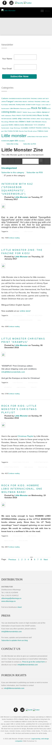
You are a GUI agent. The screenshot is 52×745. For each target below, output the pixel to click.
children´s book (24, 122)
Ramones (23, 108)
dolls (47, 101)
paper (29, 108)
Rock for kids (39, 108)
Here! (20, 607)
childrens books (19, 125)
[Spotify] (19, 3)
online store (25, 311)
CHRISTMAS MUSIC (20, 101)
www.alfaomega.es (8, 601)
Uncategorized (9, 168)
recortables (24, 128)
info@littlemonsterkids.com (13, 372)
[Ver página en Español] (26, 704)
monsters (22, 141)
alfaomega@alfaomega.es (11, 598)
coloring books (8, 112)
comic (43, 104)
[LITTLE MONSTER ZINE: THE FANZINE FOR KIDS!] (3, 265)
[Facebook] (4, 3)
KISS (49, 108)
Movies (44, 121)
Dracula (21, 131)
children (38, 112)
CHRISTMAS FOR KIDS (34, 136)
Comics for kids (13, 131)
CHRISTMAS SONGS (29, 118)
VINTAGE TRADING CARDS (37, 101)
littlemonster (29, 125)
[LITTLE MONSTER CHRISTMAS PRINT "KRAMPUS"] (3, 354)
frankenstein (5, 128)
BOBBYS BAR (30, 104)
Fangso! (10, 101)
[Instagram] (11, 3)
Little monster (13, 135)
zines (38, 118)
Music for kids (43, 115)
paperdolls (4, 125)
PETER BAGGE (6, 118)
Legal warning (35, 738)
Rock (14, 115)
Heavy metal (31, 112)
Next (46, 559)
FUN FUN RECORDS (29, 115)
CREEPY (19, 112)
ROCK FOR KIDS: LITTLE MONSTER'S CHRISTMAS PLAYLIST (19, 409)
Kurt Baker (4, 104)
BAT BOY (46, 98)
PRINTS (18, 115)
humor (25, 112)
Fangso (38, 104)
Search (41, 160)
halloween (8, 115)
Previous (12, 559)
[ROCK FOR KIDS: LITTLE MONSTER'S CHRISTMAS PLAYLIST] (3, 425)
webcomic (12, 104)
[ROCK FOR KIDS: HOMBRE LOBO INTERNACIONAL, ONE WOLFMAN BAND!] (3, 504)
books (11, 125)
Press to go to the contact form (33, 662)
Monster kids (13, 121)
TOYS (35, 125)
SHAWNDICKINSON (15, 98)
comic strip (17, 118)
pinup (35, 131)
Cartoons (4, 98)
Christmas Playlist (25, 436)
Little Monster (21, 197)
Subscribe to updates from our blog (14, 640)
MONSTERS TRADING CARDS (32, 98)
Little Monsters (15, 108)
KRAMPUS (41, 125)
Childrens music (42, 131)
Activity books (21, 104)
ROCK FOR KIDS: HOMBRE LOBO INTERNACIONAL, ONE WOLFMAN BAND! (22, 488)
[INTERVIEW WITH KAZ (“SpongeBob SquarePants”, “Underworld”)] (3, 206)
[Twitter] (28, 3)
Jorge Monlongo (15, 128)
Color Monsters (36, 121)
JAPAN (3, 101)
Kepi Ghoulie (28, 131)
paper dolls (14, 141)
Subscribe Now (19, 76)
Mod (5, 131)
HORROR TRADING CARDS (38, 128)
